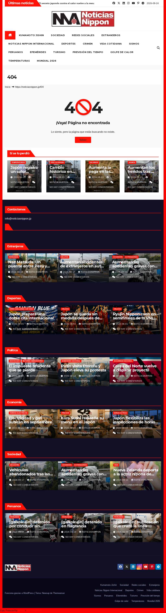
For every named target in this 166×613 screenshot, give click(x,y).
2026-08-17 (69, 272)
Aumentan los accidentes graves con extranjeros (133, 266)
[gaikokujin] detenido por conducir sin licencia (28, 526)
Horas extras (119, 413)
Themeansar (59, 593)
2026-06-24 (17, 532)
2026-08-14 (17, 376)
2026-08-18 (17, 272)
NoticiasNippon (38, 272)
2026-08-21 (17, 428)
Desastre (13, 465)
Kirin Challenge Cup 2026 (20, 309)
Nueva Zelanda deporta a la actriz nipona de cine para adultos (134, 474)
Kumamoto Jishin (31, 35)
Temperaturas (19, 60)
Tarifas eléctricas (18, 413)
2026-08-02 (69, 324)
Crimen (88, 43)
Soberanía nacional (70, 361)
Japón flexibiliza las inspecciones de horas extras (133, 422)
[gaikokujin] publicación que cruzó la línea (134, 524)
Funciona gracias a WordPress (19, 593)
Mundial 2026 (46, 60)
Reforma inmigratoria (32, 361)
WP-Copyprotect (34, 610)
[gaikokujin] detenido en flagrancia (80, 524)
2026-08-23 (20, 177)
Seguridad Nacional (122, 361)
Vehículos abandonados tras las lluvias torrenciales (28, 474)
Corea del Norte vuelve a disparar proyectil (134, 368)
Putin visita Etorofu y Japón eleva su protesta (82, 368)
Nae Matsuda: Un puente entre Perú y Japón (27, 266)
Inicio (7, 86)
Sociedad (58, 35)
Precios (65, 413)
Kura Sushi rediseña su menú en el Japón (81, 420)
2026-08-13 (69, 376)
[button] (158, 48)
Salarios (94, 162)
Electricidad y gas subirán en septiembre (29, 420)
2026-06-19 (69, 532)
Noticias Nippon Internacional (31, 43)
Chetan (21, 610)
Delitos (64, 257)
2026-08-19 (121, 428)
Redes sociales (83, 35)
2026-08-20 (69, 428)
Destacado (14, 361)
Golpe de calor (121, 52)
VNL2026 (64, 309)
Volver (83, 139)
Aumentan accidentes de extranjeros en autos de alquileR (82, 266)
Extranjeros (110, 35)
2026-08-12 (121, 376)
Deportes (68, 43)
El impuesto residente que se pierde (29, 368)
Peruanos (15, 52)
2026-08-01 (121, 324)
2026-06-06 (121, 532)
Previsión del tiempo (88, 52)
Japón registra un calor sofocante (24, 171)
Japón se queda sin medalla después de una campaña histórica (81, 318)
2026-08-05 (17, 324)
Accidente (118, 257)
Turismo (59, 52)
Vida (115, 465)
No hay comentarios (23, 187)
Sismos (134, 43)
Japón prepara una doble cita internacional (30, 316)
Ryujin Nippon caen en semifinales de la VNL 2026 (133, 318)
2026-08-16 (121, 272)
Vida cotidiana (111, 43)
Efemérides (38, 52)
